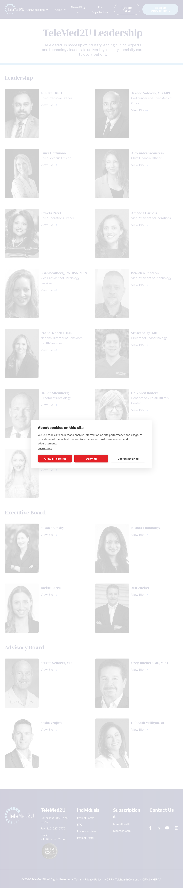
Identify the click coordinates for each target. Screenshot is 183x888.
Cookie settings (128, 458)
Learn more (45, 448)
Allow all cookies (55, 458)
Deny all (91, 458)
